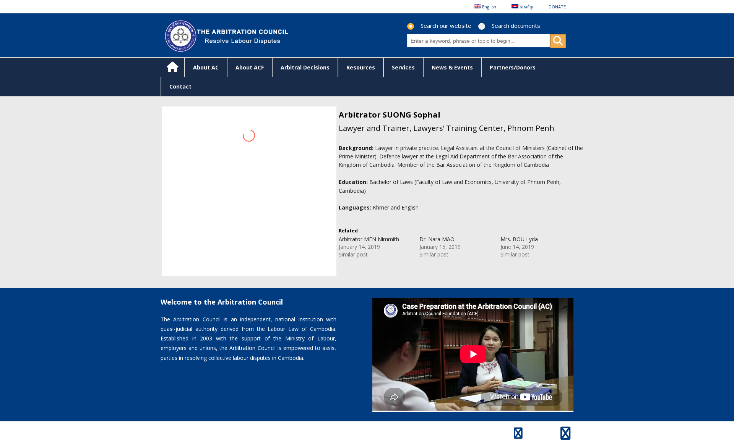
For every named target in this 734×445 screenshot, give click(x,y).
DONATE (557, 7)
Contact (180, 86)
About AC (206, 67)
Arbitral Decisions (305, 67)
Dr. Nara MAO (437, 239)
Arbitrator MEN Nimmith (369, 239)
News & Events (452, 67)
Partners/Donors (513, 67)
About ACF (249, 67)
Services (403, 67)
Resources (360, 67)
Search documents (516, 25)
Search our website (446, 25)
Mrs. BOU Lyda (519, 239)
